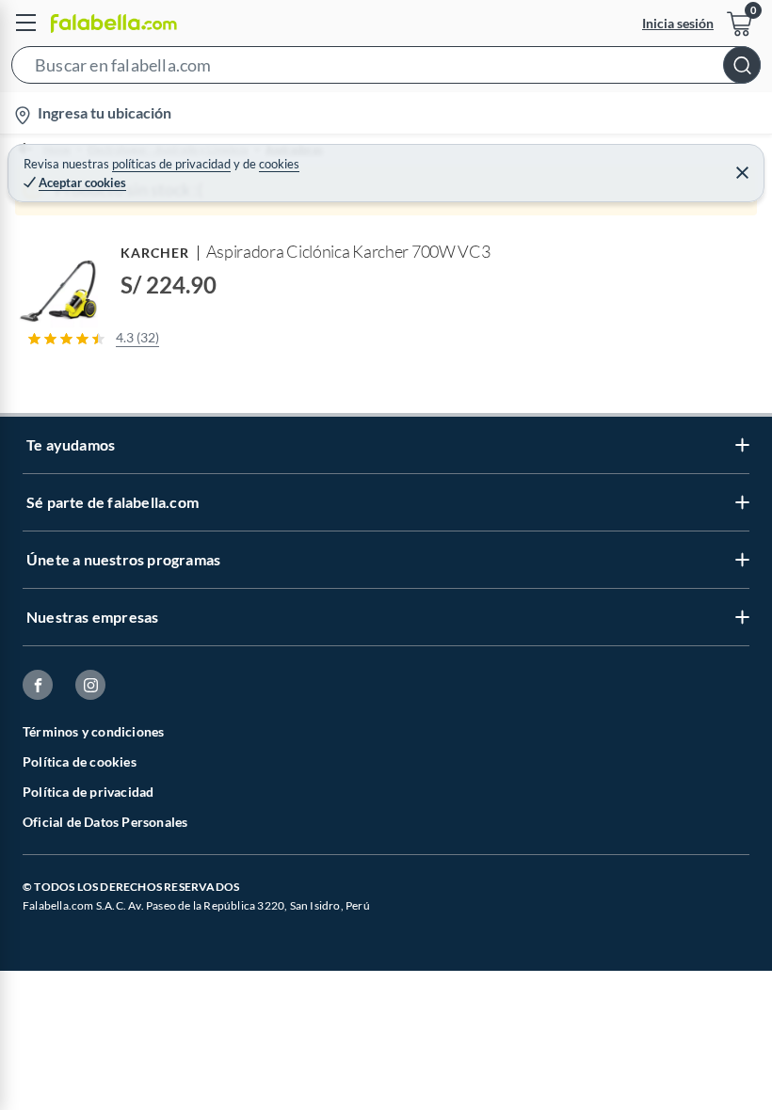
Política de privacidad (88, 792)
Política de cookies (80, 761)
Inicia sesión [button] (678, 23)
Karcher (155, 253)
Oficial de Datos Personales (105, 822)
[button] (386, 68)
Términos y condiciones (93, 731)
